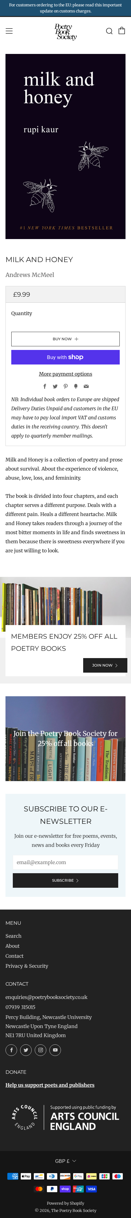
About (12, 946)
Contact (14, 956)
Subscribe (63, 880)
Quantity (21, 313)
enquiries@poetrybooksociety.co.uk (46, 997)
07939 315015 (20, 1007)
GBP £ (62, 1161)
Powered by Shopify (65, 1203)
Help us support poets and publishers (49, 1085)
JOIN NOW (102, 665)
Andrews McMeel (29, 274)
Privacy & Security (26, 966)
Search (13, 936)
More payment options (65, 374)
